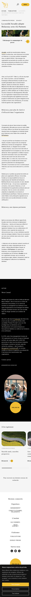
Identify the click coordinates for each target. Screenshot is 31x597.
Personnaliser (15, 589)
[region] (15, 581)
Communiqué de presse (8, 20)
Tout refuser (15, 593)
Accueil (4, 11)
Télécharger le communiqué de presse (12, 41)
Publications (12, 11)
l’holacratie (17, 319)
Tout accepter (15, 584)
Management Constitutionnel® (10, 348)
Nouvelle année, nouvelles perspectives (10, 453)
